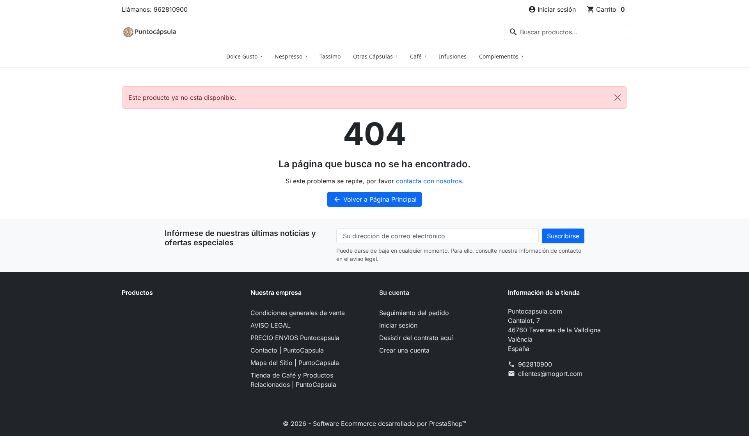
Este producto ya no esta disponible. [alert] (182, 97)
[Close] (617, 97)
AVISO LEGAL (270, 325)
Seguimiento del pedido (414, 313)
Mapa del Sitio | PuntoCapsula (294, 363)
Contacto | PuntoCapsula (287, 350)
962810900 (535, 364)
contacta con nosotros (429, 181)
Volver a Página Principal (375, 199)
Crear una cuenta (404, 350)
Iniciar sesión (398, 325)
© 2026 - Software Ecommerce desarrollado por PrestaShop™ (374, 423)
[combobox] (565, 32)
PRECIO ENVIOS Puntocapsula (294, 338)
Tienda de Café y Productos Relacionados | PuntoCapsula (293, 379)
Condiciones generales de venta (297, 313)
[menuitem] (244, 56)
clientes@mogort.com (550, 374)
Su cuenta (394, 292)
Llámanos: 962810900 (155, 9)
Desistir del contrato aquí (416, 338)
